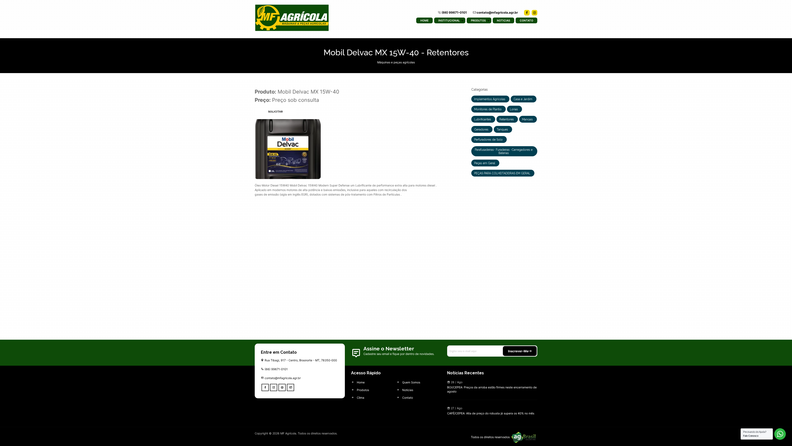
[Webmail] (290, 387)
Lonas (514, 109)
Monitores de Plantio (488, 109)
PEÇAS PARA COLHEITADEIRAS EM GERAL (502, 173)
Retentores (506, 119)
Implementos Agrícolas (489, 99)
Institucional (449, 20)
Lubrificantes (482, 119)
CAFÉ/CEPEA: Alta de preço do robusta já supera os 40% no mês (490, 413)
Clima (360, 397)
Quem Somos (410, 382)
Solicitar (275, 111)
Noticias (503, 20)
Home (424, 20)
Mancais (527, 119)
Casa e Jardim (523, 99)
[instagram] (273, 387)
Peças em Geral (484, 163)
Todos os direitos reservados (490, 437)
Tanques (502, 129)
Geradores (481, 129)
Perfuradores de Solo (488, 139)
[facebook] (265, 387)
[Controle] (282, 387)
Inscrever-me (518, 351)
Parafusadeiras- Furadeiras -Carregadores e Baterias (504, 151)
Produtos (478, 20)
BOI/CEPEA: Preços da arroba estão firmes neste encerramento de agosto (492, 389)
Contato (526, 20)
